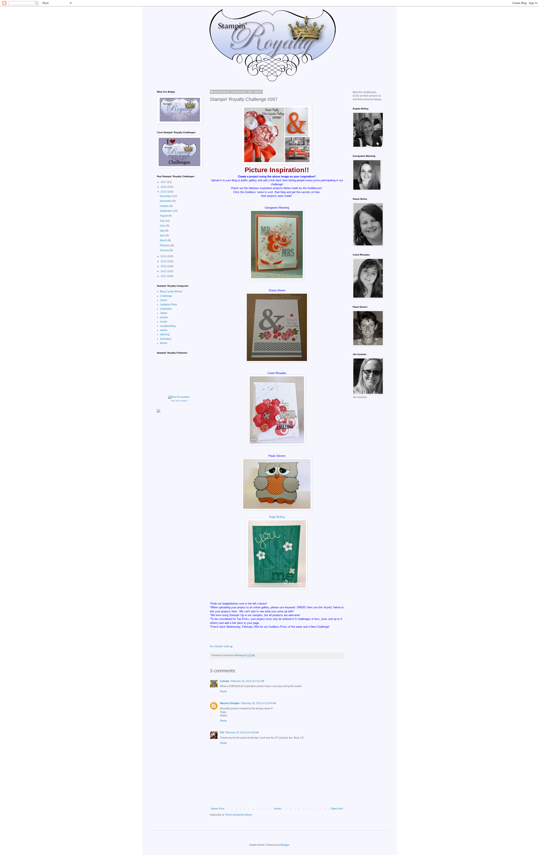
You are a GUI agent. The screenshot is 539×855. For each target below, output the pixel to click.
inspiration (166, 308)
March (164, 240)
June (163, 225)
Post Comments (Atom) (238, 814)
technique (165, 338)
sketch (163, 330)
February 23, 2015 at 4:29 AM (242, 732)
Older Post (337, 808)
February (165, 245)
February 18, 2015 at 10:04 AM (258, 703)
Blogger (284, 844)
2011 (164, 271)
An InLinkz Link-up (221, 646)
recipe (163, 321)
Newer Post (217, 808)
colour (163, 300)
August (164, 215)
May (162, 230)
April (163, 235)
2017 (164, 182)
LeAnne (224, 681)
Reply (223, 691)
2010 (164, 276)
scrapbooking (168, 326)
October (164, 206)
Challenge (166, 295)
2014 (164, 256)
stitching (164, 334)
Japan (163, 313)
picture (164, 317)
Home (277, 808)
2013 (164, 261)
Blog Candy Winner (171, 291)
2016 (164, 186)
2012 (164, 266)
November (166, 201)
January (165, 250)
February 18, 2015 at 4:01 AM (247, 681)
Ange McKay (277, 516)
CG (222, 732)
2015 (164, 191)
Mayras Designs (230, 703)
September (166, 210)
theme (163, 343)
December (166, 196)
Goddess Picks (168, 304)
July (162, 220)
